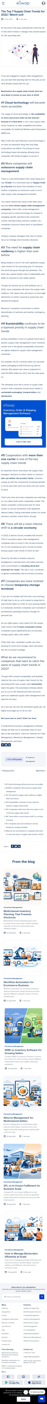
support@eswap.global (32, 1357)
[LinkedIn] (9, 745)
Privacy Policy (6, 1341)
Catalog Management (31, 1315)
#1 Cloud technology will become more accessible (24, 784)
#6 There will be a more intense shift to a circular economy (24, 818)
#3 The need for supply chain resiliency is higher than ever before (24, 797)
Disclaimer (5, 1333)
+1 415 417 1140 (29, 1353)
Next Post (40, 771)
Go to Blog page (15, 759)
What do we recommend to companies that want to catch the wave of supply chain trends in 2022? (25, 833)
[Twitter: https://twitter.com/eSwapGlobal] (39, 1376)
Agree (23, 1399)
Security (4, 1337)
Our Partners (6, 1326)
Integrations (6, 1312)
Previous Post (8, 771)
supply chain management (29, 695)
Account (43, 3)
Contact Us (6, 1344)
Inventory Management (32, 1319)
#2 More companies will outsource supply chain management (23, 790)
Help (3, 1330)
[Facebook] (2, 745)
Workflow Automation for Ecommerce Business (11, 1361)
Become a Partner (8, 1323)
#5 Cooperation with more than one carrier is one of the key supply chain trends (24, 811)
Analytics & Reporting (31, 1308)
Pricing (4, 1315)
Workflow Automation (31, 1341)
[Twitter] (6, 745)
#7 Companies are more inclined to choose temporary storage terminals (22, 825)
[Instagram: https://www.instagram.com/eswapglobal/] (23, 1376)
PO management (29, 1330)
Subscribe (41, 1296)
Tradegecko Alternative (10, 1319)
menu (3, 3)
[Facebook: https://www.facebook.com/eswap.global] (8, 1376)
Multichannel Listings (31, 1323)
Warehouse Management (32, 1337)
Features (5, 1308)
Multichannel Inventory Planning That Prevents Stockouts (10, 1355)
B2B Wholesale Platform (32, 1312)
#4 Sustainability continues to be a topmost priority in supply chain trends (22, 804)
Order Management (30, 1326)
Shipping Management (31, 1333)
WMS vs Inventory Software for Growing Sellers (12, 1367)
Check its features (29, 733)
